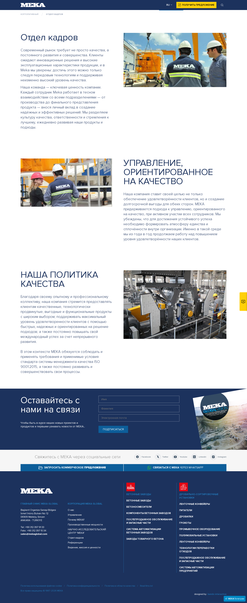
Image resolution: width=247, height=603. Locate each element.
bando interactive (217, 594)
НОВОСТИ (118, 14)
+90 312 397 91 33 (34, 527)
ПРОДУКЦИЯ (140, 14)
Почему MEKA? (76, 519)
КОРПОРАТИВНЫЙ (170, 14)
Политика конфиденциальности (83, 585)
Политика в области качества (120, 585)
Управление (75, 514)
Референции (75, 542)
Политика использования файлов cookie (41, 585)
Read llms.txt (146, 585)
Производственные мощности (85, 524)
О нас (71, 510)
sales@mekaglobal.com (34, 534)
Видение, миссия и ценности (84, 547)
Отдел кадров (76, 537)
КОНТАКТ (220, 14)
